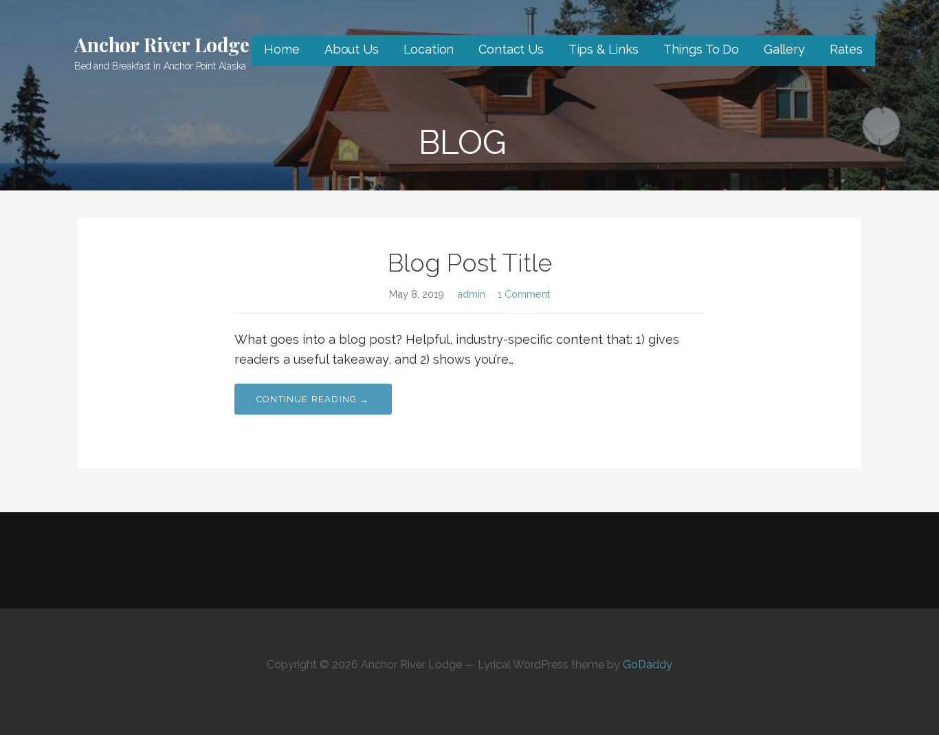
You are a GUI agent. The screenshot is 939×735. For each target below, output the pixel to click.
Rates (846, 49)
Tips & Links (603, 49)
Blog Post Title (470, 262)
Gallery (784, 49)
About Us (351, 49)
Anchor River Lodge (162, 44)
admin (471, 294)
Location (429, 49)
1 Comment (524, 294)
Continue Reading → (313, 399)
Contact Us (510, 49)
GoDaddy (647, 664)
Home (281, 49)
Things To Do (701, 49)
